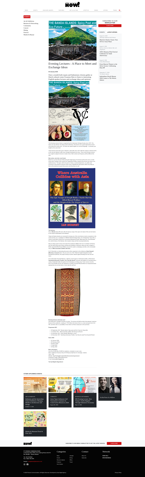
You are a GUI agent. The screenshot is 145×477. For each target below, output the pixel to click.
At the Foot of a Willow (107, 397)
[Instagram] (24, 464)
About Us (84, 455)
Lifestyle (86, 10)
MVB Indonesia (106, 457)
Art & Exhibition (29, 21)
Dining (96, 10)
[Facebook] (27, 464)
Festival (26, 32)
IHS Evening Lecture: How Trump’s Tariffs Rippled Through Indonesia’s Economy (84, 400)
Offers (105, 10)
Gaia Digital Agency (61, 472)
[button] (119, 10)
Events (35, 10)
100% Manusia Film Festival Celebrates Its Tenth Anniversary (108, 53)
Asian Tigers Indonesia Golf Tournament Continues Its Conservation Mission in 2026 (59, 400)
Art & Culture (74, 10)
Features (61, 10)
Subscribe (84, 457)
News (26, 10)
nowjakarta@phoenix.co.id (35, 461)
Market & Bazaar (29, 35)
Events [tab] (102, 32)
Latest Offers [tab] (112, 32)
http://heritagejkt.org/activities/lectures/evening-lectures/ (66, 355)
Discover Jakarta (48, 10)
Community (27, 25)
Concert (26, 28)
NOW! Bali (105, 455)
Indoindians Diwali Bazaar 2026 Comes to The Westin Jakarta (108, 78)
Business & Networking (31, 23)
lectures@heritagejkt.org (58, 359)
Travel (115, 10)
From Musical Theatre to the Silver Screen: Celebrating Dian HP (108, 66)
